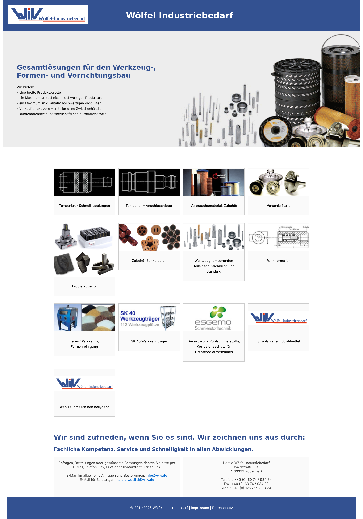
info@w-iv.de (156, 475)
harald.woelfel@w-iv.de (135, 479)
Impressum (200, 508)
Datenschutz (222, 508)
